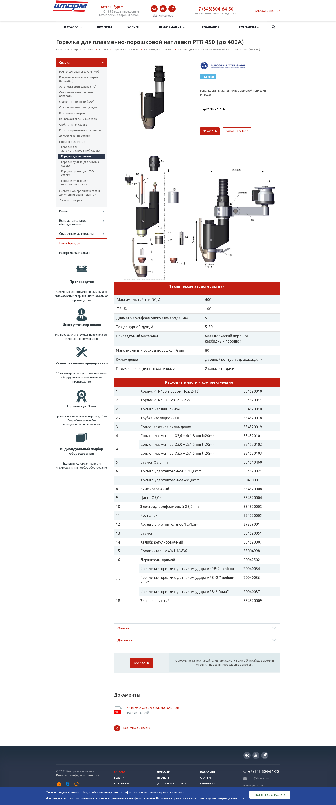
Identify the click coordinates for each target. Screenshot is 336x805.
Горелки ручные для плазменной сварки (74, 182)
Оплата (123, 628)
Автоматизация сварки (74, 136)
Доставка (124, 640)
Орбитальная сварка (73, 124)
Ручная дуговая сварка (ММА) (79, 71)
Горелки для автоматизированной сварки (80, 148)
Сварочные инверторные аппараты (76, 94)
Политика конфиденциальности (77, 775)
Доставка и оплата (171, 783)
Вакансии (207, 771)
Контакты (248, 27)
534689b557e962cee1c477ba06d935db (153, 708)
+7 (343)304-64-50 (214, 8)
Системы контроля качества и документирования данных (79, 193)
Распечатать (215, 109)
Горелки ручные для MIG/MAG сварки (81, 164)
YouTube (163, 8)
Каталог (72, 27)
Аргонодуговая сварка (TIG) (77, 86)
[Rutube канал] (172, 8)
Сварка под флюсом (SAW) (76, 101)
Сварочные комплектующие (78, 107)
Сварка (64, 62)
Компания (211, 27)
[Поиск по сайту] (273, 27)
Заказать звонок (267, 10)
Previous (127, 97)
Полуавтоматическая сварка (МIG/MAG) (78, 79)
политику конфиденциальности (221, 798)
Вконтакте (154, 8)
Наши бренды (69, 243)
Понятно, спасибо (270, 794)
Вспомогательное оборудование (73, 222)
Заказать (210, 131)
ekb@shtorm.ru (163, 15)
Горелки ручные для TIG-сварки (77, 173)
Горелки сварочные (72, 141)
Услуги (134, 27)
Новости (163, 771)
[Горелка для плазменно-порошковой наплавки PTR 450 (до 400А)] (156, 97)
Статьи (205, 777)
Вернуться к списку (136, 727)
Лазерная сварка (70, 200)
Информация (171, 27)
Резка (63, 211)
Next (185, 97)
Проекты (104, 27)
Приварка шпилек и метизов (78, 118)
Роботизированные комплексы (80, 130)
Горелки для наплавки (76, 156)
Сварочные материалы (76, 233)
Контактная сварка (72, 113)
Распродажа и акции (74, 253)
